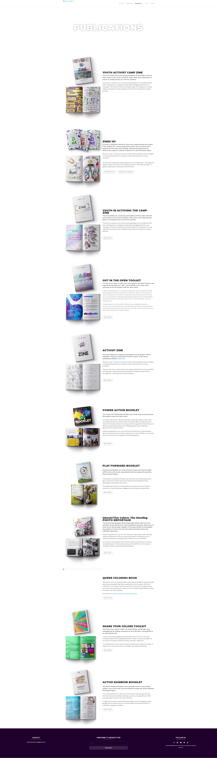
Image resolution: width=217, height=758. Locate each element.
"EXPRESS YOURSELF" (126, 172)
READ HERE (107, 238)
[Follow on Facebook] (174, 742)
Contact (152, 3)
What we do (129, 3)
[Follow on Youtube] (180, 742)
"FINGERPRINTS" (109, 172)
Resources (138, 3)
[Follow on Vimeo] (184, 742)
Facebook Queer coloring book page (124, 593)
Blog (146, 3)
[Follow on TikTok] (187, 742)
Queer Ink (121, 358)
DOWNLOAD (108, 598)
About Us (121, 3)
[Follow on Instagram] (177, 742)
